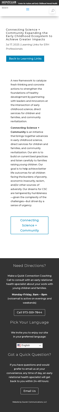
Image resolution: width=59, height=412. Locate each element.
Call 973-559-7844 (29, 312)
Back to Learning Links (25, 58)
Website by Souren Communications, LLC (29, 402)
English (25, 345)
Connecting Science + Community (29, 225)
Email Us (29, 391)
